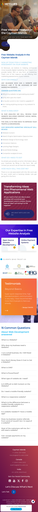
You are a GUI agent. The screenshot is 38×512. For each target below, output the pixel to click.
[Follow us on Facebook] (22, 480)
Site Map (17, 503)
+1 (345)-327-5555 (19, 452)
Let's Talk (6, 492)
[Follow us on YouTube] (14, 480)
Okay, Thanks (16, 509)
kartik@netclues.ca (19, 465)
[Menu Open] (35, 4)
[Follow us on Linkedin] (10, 480)
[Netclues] (9, 6)
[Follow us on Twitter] (18, 480)
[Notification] (33, 501)
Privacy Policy (26, 503)
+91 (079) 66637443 (19, 472)
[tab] (19, 340)
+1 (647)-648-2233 (19, 462)
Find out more (22, 506)
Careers (10, 503)
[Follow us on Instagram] (26, 480)
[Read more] (6, 311)
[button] (11, 340)
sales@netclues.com (19, 455)
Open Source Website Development (8, 242)
